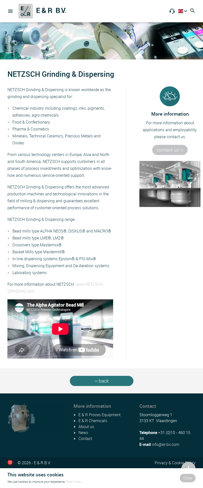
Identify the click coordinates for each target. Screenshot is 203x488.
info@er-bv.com (165, 444)
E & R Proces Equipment (99, 414)
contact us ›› (170, 150)
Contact (85, 438)
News (83, 432)
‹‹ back (102, 381)
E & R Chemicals (92, 420)
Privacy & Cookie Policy (175, 462)
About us (86, 426)
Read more (73, 482)
